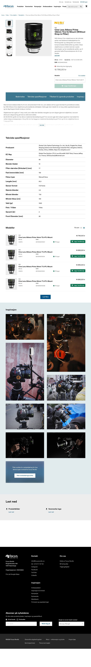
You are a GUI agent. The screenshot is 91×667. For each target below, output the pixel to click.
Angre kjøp (72, 639)
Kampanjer (37, 6)
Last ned (11, 512)
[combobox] (74, 6)
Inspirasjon (57, 6)
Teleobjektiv (21, 15)
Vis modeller (81, 75)
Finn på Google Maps (12, 574)
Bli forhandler (64, 564)
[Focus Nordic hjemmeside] (9, 6)
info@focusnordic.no (37, 561)
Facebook (34, 570)
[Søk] (81, 6)
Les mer (57, 55)
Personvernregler (44, 643)
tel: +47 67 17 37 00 (37, 564)
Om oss (61, 2)
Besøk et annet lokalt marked (68, 620)
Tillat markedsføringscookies (25, 475)
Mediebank (34, 599)
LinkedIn (34, 575)
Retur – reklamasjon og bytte (55, 639)
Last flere (45, 297)
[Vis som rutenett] (81, 227)
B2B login (84, 2)
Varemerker (29, 6)
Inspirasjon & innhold (38, 591)
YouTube (34, 572)
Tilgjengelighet (64, 567)
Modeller (57, 75)
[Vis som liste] (83, 227)
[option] (9, 23)
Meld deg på (46, 624)
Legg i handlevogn (70, 86)
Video (7, 15)
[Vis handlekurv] (86, 6)
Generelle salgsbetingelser (33, 639)
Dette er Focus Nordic (67, 561)
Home (2, 15)
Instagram (34, 567)
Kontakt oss (68, 2)
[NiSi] (60, 22)
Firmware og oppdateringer (40, 602)
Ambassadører (47, 6)
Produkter (20, 6)
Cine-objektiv (13, 15)
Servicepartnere (30, 643)
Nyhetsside (76, 2)
